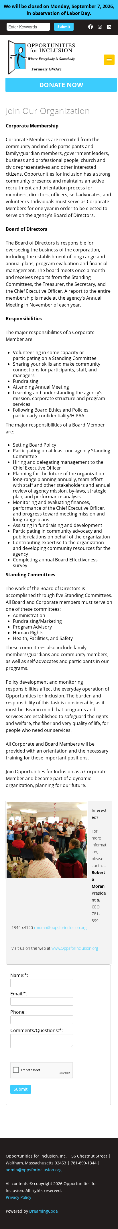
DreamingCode (43, 1211)
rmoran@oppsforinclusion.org (60, 927)
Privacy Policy (18, 1197)
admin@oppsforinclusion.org (34, 1169)
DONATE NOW (61, 84)
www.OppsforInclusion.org (75, 948)
